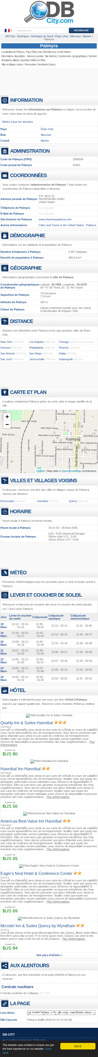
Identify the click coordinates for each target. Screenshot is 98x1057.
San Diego (35, 353)
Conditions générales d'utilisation (26, 1040)
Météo (34, 60)
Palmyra (49, 45)
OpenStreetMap (71, 471)
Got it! (77, 1046)
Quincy (51, 64)
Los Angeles (36, 341)
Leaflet (40, 471)
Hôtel (42, 60)
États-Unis (47, 129)
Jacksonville (36, 359)
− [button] (7, 424)
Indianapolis (66, 359)
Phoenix (64, 347)
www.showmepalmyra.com (55, 219)
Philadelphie (36, 347)
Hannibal (41, 64)
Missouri (46, 134)
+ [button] (7, 417)
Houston (6, 347)
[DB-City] (49, 24)
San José (6, 359)
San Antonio (8, 353)
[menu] (8, 30)
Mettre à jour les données (17, 121)
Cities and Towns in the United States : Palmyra (67, 225)
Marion (45, 140)
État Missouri (49, 51)
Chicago (64, 341)
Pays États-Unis (34, 51)
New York (6, 341)
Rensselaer (30, 64)
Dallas (62, 353)
